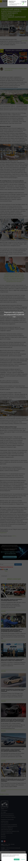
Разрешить (16, 859)
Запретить (23, 859)
